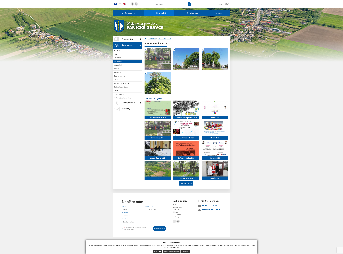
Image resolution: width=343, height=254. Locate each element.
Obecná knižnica (119, 76)
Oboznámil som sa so (135, 228)
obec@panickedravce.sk (211, 209)
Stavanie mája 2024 (164, 39)
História (116, 54)
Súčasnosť (117, 58)
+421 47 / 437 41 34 (209, 205)
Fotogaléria (118, 61)
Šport (116, 80)
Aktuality (117, 50)
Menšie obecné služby (121, 83)
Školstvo (176, 210)
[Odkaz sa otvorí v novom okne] (132, 4)
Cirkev (116, 91)
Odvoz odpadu (119, 94)
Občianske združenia (121, 87)
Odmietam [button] (185, 251)
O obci (175, 205)
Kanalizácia (117, 72)
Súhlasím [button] (157, 251)
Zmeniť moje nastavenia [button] (171, 251)
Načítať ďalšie (186, 183)
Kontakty (218, 13)
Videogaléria (118, 65)
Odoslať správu (159, 229)
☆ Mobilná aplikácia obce (122, 98)
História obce (177, 207)
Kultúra (116, 69)
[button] (128, 13)
